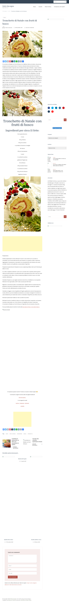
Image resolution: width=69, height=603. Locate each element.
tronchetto (30, 433)
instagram (21, 403)
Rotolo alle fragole (22, 458)
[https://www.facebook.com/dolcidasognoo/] (49, 108)
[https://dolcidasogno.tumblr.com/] (49, 111)
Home (34, 6)
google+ (22, 406)
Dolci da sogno (8, 6)
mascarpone (19, 433)
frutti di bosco (13, 433)
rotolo (4, 17)
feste (7, 433)
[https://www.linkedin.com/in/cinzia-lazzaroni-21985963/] (56, 108)
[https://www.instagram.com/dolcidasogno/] (60, 108)
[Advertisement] (22, 243)
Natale (25, 433)
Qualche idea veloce (8, 539)
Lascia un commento (29, 27)
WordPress (23, 600)
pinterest (27, 403)
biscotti (54, 163)
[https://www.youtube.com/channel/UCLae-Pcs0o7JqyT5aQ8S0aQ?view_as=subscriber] (52, 111)
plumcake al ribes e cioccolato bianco (30, 307)
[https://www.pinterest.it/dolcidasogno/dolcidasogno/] (63, 108)
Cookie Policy (28, 600)
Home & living (48, 6)
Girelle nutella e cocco (36, 539)
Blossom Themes (12, 600)
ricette (54, 157)
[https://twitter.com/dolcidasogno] (52, 108)
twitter (17, 403)
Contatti (40, 6)
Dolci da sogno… (22, 397)
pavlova (54, 169)
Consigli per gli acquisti (59, 6)
